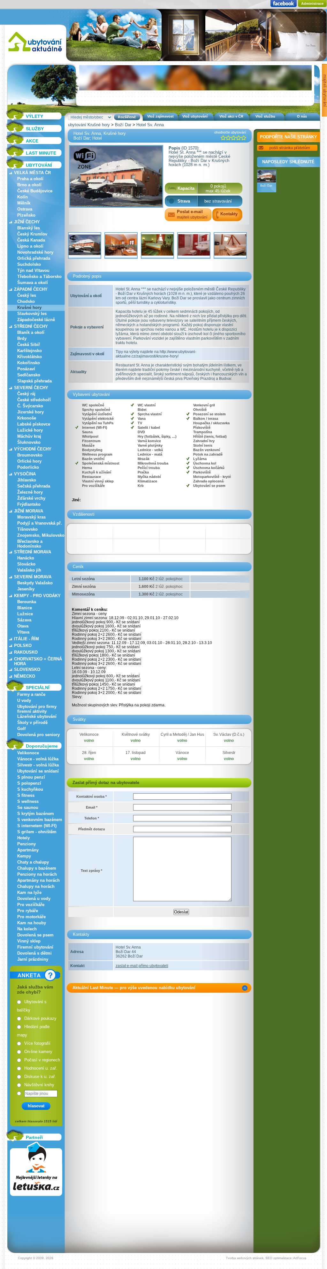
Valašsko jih (29, 570)
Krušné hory (29, 307)
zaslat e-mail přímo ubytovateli (142, 966)
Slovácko (26, 564)
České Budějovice (34, 190)
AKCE (32, 140)
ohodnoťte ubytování (230, 132)
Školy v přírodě (32, 722)
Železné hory (30, 492)
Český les (26, 295)
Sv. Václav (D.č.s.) (228, 734)
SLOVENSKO (27, 669)
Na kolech (27, 929)
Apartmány (28, 850)
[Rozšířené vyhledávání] (127, 117)
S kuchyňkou (30, 789)
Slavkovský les (32, 313)
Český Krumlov (32, 234)
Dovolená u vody (33, 898)
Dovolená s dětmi (34, 953)
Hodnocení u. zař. (40, 1068)
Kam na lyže (29, 892)
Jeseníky (25, 589)
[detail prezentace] (244, 988)
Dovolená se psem (35, 935)
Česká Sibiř (28, 344)
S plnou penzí (31, 777)
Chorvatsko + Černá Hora (38, 661)
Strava (184, 201)
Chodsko (26, 301)
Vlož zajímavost (160, 116)
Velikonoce (28, 752)
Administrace (312, 3)
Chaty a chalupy (33, 862)
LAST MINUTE (41, 153)
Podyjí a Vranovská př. (39, 523)
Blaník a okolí (30, 332)
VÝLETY (34, 116)
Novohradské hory (35, 252)
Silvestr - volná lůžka (38, 765)
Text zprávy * (91, 871)
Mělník (23, 203)
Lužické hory (30, 430)
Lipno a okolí (30, 246)
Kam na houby (31, 922)
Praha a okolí (30, 178)
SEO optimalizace (278, 1258)
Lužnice (25, 613)
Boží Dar (123, 124)
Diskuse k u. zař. (40, 1076)
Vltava (23, 632)
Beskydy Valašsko (35, 583)
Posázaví (26, 368)
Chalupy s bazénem (36, 868)
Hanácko (25, 558)
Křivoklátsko (29, 356)
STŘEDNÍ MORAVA (32, 552)
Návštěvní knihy (39, 1084)
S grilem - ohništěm (37, 831)
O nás (302, 116)
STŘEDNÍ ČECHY (31, 326)
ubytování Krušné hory (89, 124)
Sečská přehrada (33, 486)
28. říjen (89, 752)
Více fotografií (37, 1043)
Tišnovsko (27, 529)
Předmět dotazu (91, 829)
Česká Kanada (31, 240)
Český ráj (26, 393)
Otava (22, 626)
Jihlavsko (26, 480)
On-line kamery (38, 1051)
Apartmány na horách (38, 880)
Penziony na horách (37, 874)
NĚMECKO (24, 676)
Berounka (26, 601)
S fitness (25, 795)
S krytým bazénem (35, 813)
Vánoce (182, 752)
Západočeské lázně (36, 319)
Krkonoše (26, 418)
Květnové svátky (136, 734)
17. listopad (135, 752)
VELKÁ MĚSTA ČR (32, 172)
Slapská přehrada (34, 381)
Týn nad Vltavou (33, 270)
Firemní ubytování (35, 947)
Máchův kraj (29, 436)
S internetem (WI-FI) (37, 825)
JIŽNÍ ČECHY (27, 221)
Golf (21, 728)
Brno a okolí (29, 184)
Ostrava (24, 209)
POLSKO (23, 645)
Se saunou (27, 807)
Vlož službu (265, 116)
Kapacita (186, 188)
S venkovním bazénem (39, 819)
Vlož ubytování (195, 116)
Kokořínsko (28, 362)
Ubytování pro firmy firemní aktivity (37, 709)
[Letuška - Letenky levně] (36, 1169)
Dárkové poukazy (40, 1018)
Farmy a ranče (31, 694)
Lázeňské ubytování (37, 716)
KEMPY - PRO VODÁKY (37, 595)
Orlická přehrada (33, 258)
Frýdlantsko (29, 504)
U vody (24, 700)
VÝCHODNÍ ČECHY (32, 449)
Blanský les (28, 228)
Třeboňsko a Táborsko (39, 276)
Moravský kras (31, 517)
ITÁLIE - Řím (26, 638)
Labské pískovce (33, 424)
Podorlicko (28, 467)
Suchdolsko (29, 264)
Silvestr (229, 752)
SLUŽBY (35, 128)
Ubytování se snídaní (38, 771)
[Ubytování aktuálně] (35, 53)
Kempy (24, 856)
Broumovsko (29, 455)
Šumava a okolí (32, 282)
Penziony (26, 844)
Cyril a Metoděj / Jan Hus (182, 734)
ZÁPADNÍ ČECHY (31, 289)
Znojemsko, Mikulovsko (41, 535)
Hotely (23, 837)
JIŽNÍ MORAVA (28, 511)
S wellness (28, 801)
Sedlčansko (28, 375)
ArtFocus (299, 1258)
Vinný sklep (29, 941)
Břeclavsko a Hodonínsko (29, 544)
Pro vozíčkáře (30, 904)
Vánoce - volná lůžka (37, 759)
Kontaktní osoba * (91, 796)
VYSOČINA (25, 474)
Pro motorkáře (31, 916)
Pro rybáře (27, 910)
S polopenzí (29, 783)
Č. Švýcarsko (30, 406)
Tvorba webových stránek (244, 1258)
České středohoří (34, 399)
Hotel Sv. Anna (150, 124)
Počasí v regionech (42, 1060)
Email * (91, 807)
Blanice (24, 607)
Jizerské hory (30, 412)
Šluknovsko (29, 442)
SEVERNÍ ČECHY (31, 387)
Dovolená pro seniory (38, 734)
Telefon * (91, 818)
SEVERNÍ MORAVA (32, 576)
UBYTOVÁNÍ (39, 165)
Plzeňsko (26, 215)
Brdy (22, 338)
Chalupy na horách (36, 886)
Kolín (22, 197)
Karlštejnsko (29, 350)
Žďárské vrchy (31, 498)
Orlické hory (29, 461)
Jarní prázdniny (32, 959)
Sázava (24, 620)
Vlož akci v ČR (231, 116)
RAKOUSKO (26, 652)
